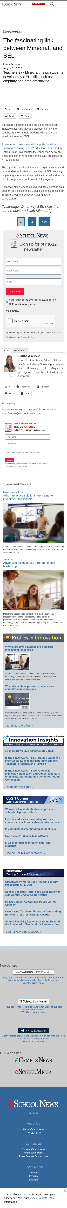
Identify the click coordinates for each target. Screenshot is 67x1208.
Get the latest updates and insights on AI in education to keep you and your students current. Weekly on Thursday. (33, 1038)
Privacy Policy (27, 337)
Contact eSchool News (33, 1149)
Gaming (10, 403)
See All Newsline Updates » (24, 931)
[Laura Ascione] (10, 370)
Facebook (33, 1172)
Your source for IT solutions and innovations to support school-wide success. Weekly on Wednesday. (33, 1009)
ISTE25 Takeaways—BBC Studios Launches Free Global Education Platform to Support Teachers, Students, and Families (32, 760)
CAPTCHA (12, 311)
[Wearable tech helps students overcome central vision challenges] (17, 708)
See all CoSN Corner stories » (25, 853)
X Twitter (33, 1176)
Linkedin (33, 1179)
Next (44, 221)
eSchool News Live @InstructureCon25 (29, 751)
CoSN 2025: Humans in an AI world (26, 836)
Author (6, 350)
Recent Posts (20, 350)
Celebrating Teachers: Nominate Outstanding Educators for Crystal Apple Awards (33, 913)
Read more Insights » (20, 787)
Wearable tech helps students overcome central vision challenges (30, 688)
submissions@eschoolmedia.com (21, 413)
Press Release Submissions (33, 1156)
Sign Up (9, 460)
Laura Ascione (29, 356)
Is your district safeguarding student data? (31, 829)
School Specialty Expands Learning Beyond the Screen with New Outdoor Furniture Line (32, 923)
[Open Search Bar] (52, 4)
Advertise (33, 1113)
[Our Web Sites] (33, 1059)
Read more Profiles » (19, 725)
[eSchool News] (11, 4)
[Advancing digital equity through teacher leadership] (33, 609)
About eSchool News (33, 1129)
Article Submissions (34, 1152)
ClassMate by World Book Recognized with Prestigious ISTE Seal (31, 883)
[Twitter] (10, 375)
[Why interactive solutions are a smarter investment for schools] (33, 542)
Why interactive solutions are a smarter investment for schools (28, 497)
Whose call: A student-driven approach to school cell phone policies (30, 811)
